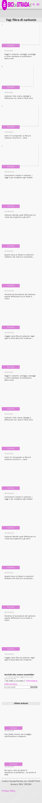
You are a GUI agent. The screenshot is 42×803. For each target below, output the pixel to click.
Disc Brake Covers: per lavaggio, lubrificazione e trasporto (18, 735)
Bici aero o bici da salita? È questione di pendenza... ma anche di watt (20, 772)
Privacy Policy (8, 791)
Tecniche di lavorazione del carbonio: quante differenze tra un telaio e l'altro (20, 296)
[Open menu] (37, 4)
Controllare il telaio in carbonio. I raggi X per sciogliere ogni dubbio (18, 176)
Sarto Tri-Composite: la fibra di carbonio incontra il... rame (17, 137)
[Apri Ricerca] (34, 4)
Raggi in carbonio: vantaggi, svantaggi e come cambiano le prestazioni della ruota (20, 56)
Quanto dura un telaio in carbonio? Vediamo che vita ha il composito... (19, 256)
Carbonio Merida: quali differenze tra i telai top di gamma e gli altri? (20, 216)
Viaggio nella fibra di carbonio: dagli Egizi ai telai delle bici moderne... (19, 337)
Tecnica (10, 45)
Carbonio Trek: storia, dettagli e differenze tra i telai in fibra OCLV (18, 97)
